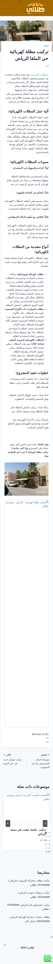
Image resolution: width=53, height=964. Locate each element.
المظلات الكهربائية (39, 74)
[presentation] (26, 808)
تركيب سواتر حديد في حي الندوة (12, 759)
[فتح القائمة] (8, 8)
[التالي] (45, 823)
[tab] (46, 832)
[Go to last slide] (8, 823)
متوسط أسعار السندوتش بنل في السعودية (40, 761)
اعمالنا (46, 46)
